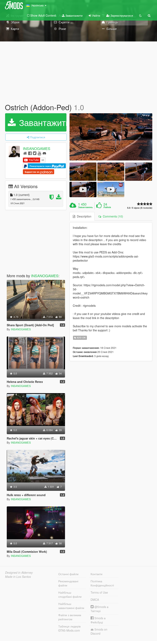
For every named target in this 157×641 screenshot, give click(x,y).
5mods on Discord (99, 631)
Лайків (107, 207)
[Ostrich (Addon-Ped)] (111, 137)
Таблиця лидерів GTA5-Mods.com (69, 628)
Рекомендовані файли (68, 583)
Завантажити (74, 15)
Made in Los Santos (18, 577)
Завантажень (85, 207)
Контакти (96, 574)
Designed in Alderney (19, 572)
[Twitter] (35, 153)
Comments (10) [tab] (112, 216)
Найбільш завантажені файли (71, 606)
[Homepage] (25, 153)
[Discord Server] (44, 153)
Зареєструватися (121, 15)
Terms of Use (99, 592)
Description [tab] (83, 216)
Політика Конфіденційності (102, 583)
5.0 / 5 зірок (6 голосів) (139, 208)
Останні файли (68, 574)
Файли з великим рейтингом (69, 617)
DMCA (95, 600)
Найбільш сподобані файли (70, 594)
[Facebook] (30, 153)
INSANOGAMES (36, 148)
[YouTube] (39, 153)
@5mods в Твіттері (99, 609)
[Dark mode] (140, 15)
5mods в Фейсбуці (98, 620)
